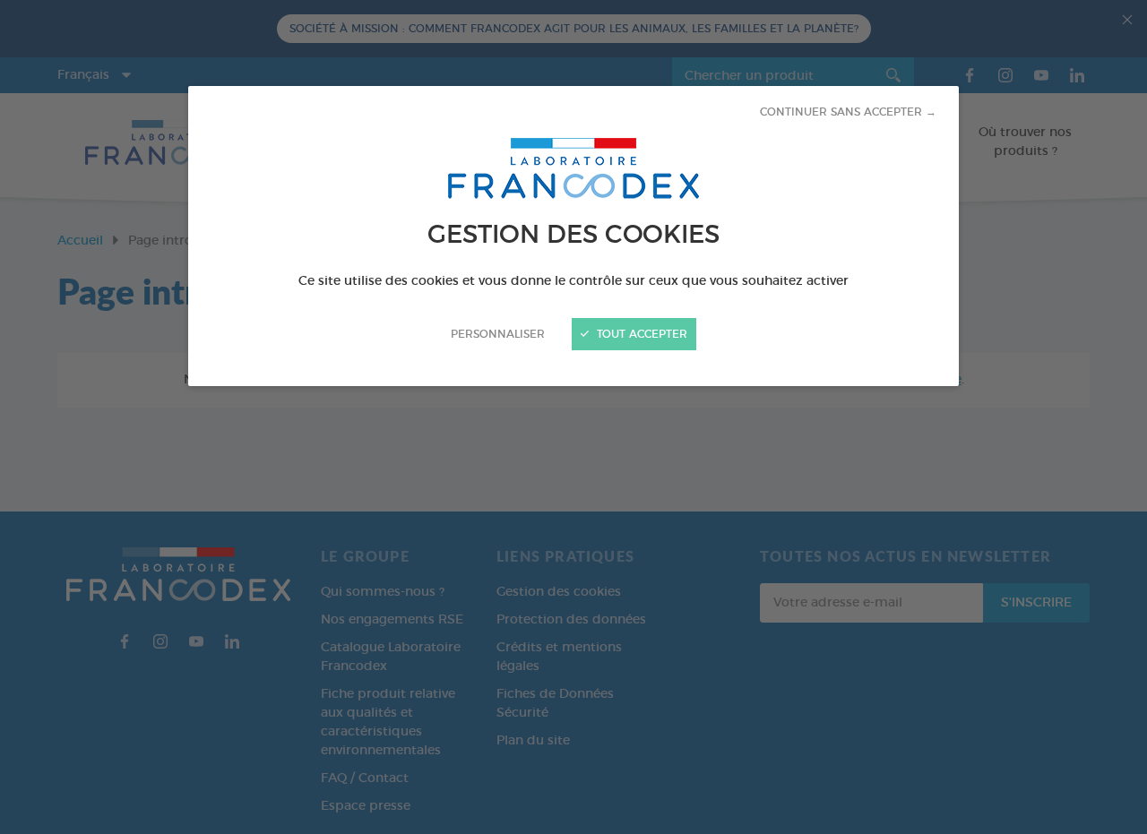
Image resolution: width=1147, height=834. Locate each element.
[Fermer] (573, 417)
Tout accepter (640, 334)
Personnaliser (498, 334)
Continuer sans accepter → (848, 112)
